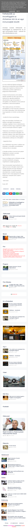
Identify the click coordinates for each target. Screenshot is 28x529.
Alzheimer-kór (6, 188)
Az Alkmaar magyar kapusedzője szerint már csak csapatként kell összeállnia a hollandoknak (14, 256)
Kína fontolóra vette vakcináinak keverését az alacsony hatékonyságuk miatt (16, 517)
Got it (18, 11)
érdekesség (18, 188)
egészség (12, 188)
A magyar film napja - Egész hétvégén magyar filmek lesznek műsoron (16, 285)
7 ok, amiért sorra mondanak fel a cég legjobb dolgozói (17, 317)
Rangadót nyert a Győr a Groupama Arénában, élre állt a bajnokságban (13, 249)
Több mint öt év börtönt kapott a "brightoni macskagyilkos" (16, 397)
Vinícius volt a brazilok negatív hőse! (11, 254)
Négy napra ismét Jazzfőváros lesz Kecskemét (16, 472)
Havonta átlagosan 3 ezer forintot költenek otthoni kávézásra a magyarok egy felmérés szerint (17, 510)
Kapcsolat (21, 523)
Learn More (12, 11)
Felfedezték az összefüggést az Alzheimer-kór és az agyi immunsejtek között (16, 204)
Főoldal (6, 523)
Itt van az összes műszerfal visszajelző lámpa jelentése (15, 304)
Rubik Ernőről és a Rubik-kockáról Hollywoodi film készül (13, 432)
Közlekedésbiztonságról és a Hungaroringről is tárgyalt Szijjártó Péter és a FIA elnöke (16, 465)
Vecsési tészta (12, 445)
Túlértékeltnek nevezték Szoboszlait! (11, 253)
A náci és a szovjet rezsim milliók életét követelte (17, 494)
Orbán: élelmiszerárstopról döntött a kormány (17, 217)
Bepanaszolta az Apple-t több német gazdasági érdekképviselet (17, 237)
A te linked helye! (14, 523)
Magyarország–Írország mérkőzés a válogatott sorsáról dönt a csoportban (13, 252)
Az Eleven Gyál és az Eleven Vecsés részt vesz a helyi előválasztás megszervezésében (16, 481)
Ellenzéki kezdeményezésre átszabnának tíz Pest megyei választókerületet (14, 488)
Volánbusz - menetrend (14, 310)
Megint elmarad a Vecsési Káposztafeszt (15, 267)
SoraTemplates (11, 525)
